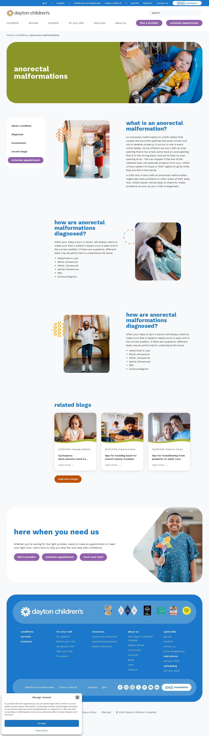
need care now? (93, 556)
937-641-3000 (172, 661)
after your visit (64, 651)
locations (53, 22)
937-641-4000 (172, 670)
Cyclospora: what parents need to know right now (72, 457)
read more (64, 464)
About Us (120, 22)
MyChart (147, 3)
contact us (162, 3)
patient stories (136, 645)
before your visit (65, 641)
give (45, 3)
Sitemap (106, 712)
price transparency (174, 651)
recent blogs (19, 151)
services (33, 22)
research (133, 669)
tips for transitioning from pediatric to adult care (168, 457)
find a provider (149, 22)
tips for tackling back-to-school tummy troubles (121, 457)
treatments (18, 142)
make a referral (113, 3)
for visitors (62, 656)
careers (60, 3)
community (134, 650)
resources (99, 22)
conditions (13, 22)
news (131, 664)
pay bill (135, 3)
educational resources (104, 641)
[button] (77, 697)
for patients (63, 636)
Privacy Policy (42, 730)
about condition (21, 125)
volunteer (133, 654)
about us (133, 631)
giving (131, 659)
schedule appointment (25, 160)
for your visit (76, 22)
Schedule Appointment (184, 22)
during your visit (65, 646)
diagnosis (17, 134)
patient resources (102, 646)
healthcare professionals (87, 3)
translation (191, 3)
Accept (42, 723)
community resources (104, 636)
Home (10, 35)
